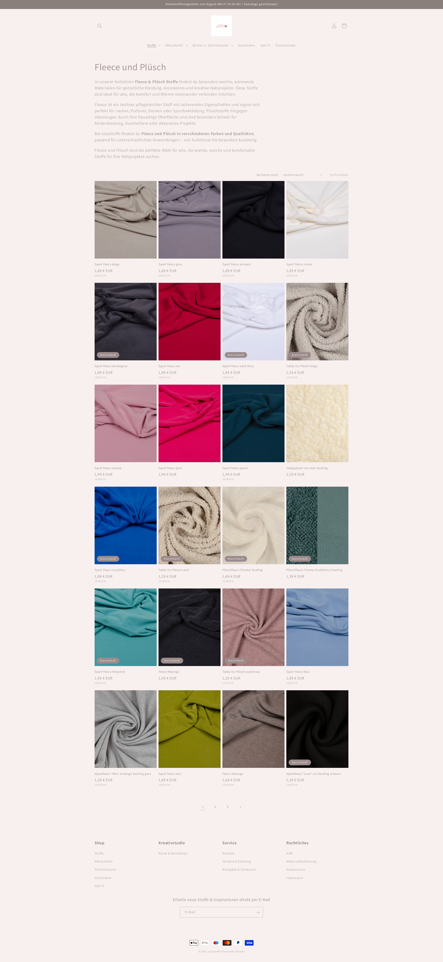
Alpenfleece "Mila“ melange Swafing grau (123, 774)
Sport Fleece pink (170, 468)
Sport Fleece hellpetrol (110, 672)
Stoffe (99, 853)
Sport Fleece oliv (170, 774)
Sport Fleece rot (169, 366)
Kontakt (228, 853)
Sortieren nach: (268, 175)
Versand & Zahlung (236, 861)
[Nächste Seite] (240, 807)
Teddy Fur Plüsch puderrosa (241, 672)
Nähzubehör (104, 861)
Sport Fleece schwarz (236, 264)
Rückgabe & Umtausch (239, 870)
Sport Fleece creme (299, 264)
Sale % (100, 886)
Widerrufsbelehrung (301, 861)
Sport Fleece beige (107, 264)
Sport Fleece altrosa (108, 468)
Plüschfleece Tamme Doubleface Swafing (314, 570)
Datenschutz (295, 870)
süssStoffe (214, 951)
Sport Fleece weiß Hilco (238, 366)
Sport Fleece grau (170, 264)
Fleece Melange (169, 672)
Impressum (294, 878)
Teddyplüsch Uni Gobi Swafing (307, 468)
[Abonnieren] (258, 912)
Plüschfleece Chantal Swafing (242, 570)
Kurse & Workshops (173, 853)
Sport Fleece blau (298, 672)
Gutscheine (103, 878)
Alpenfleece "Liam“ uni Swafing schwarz (313, 774)
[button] (100, 26)
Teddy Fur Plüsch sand (174, 570)
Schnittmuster (105, 870)
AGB (289, 853)
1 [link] (203, 806)
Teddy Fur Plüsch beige (301, 366)
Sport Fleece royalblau (110, 570)
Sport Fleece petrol (235, 468)
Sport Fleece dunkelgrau (111, 366)
